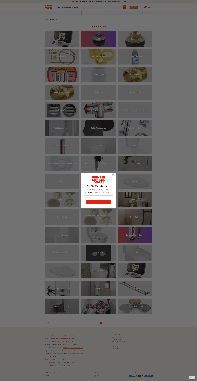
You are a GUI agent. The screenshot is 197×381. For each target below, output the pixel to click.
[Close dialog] (114, 175)
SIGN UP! (98, 202)
